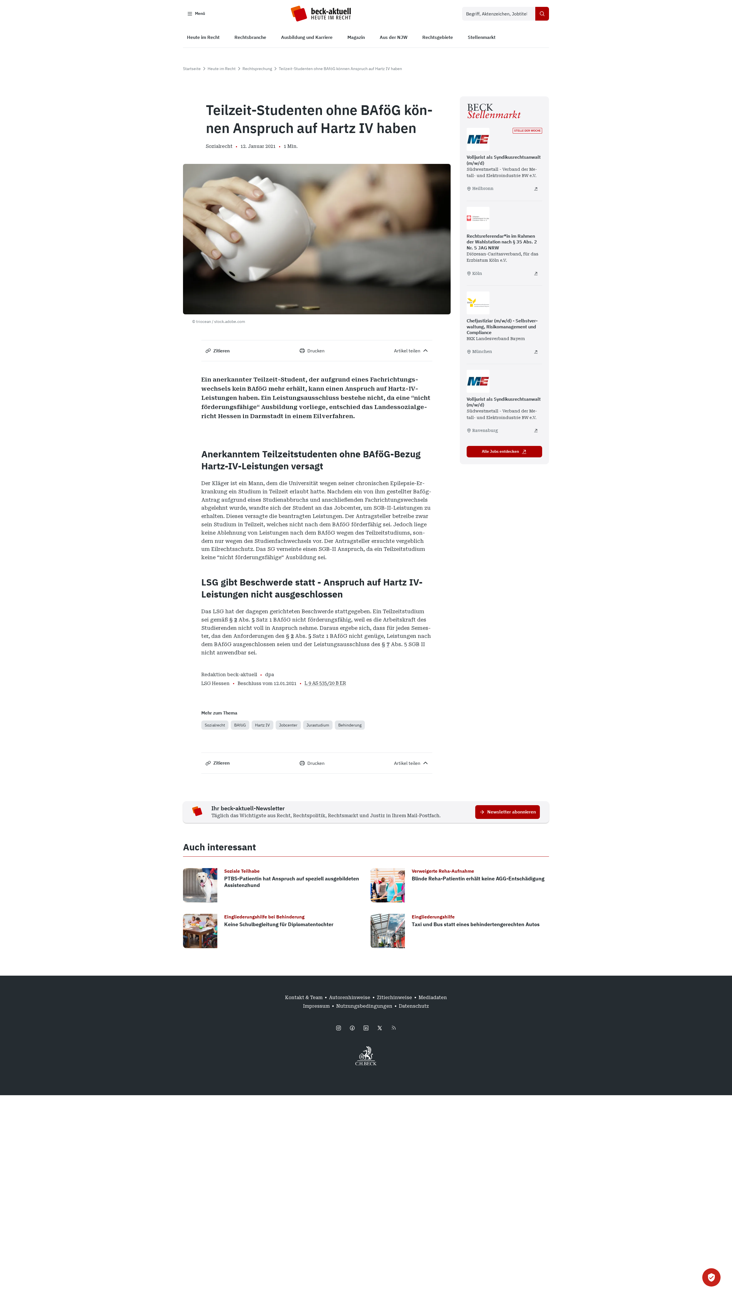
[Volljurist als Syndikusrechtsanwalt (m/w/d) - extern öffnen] (536, 188)
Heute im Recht (222, 68)
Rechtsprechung (257, 68)
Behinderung (349, 725)
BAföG (240, 725)
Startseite (192, 68)
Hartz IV (262, 725)
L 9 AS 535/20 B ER (325, 683)
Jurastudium (318, 725)
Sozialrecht (215, 725)
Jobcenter (288, 725)
